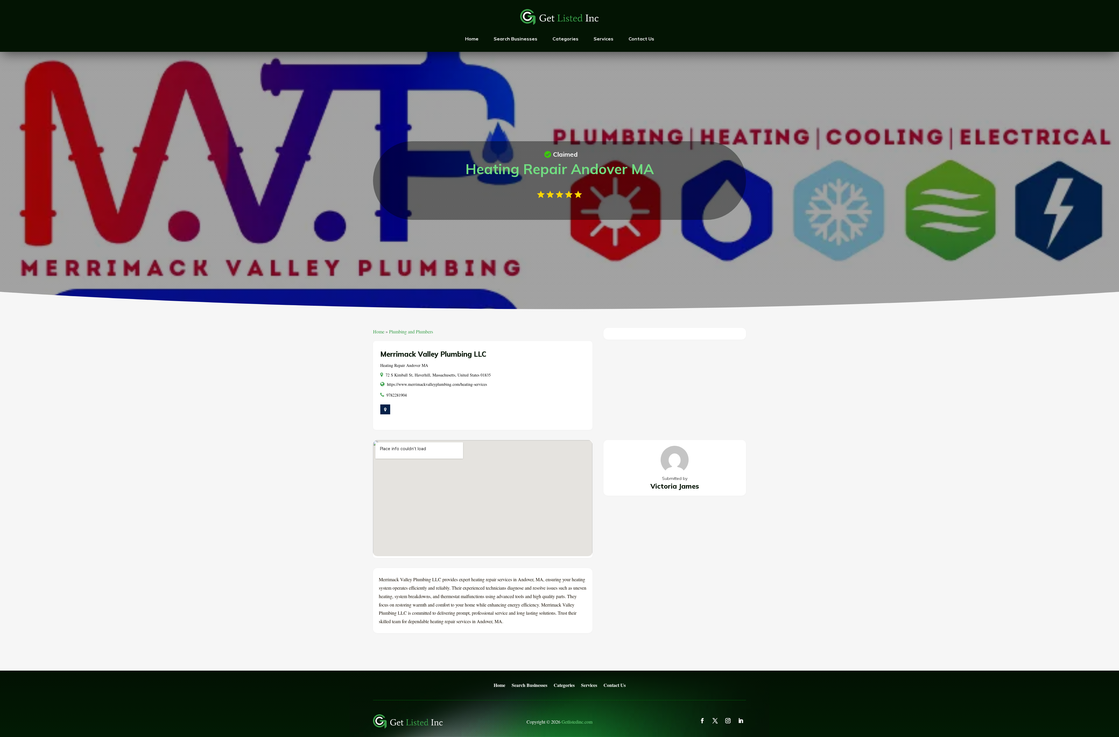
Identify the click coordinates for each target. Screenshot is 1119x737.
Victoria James (674, 486)
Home (471, 39)
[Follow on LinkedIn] (741, 720)
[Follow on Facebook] (702, 720)
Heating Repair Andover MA (404, 365)
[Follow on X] (715, 720)
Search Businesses (515, 39)
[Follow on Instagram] (728, 720)
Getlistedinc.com (577, 722)
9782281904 (396, 395)
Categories (565, 39)
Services (603, 39)
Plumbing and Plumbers (411, 331)
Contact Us (641, 39)
